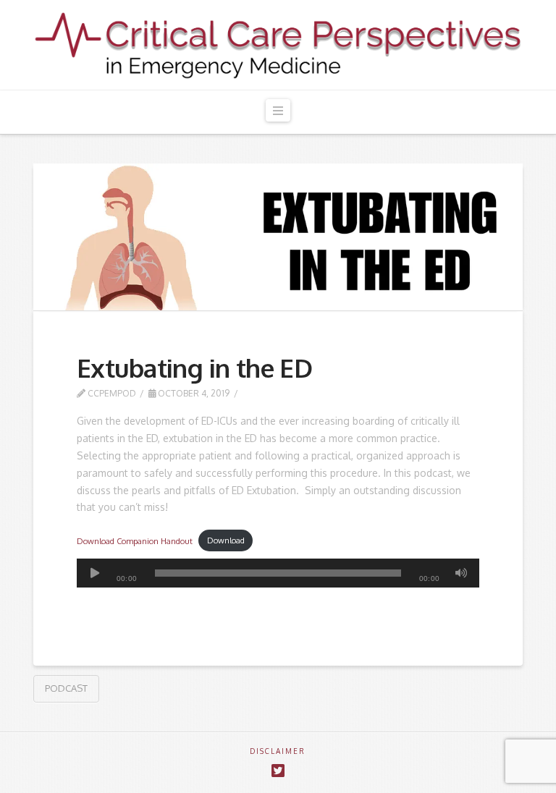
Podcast (66, 688)
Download (226, 540)
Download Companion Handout (135, 540)
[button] (278, 110)
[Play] (95, 573)
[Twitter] (278, 771)
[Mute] (461, 573)
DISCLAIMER (278, 751)
